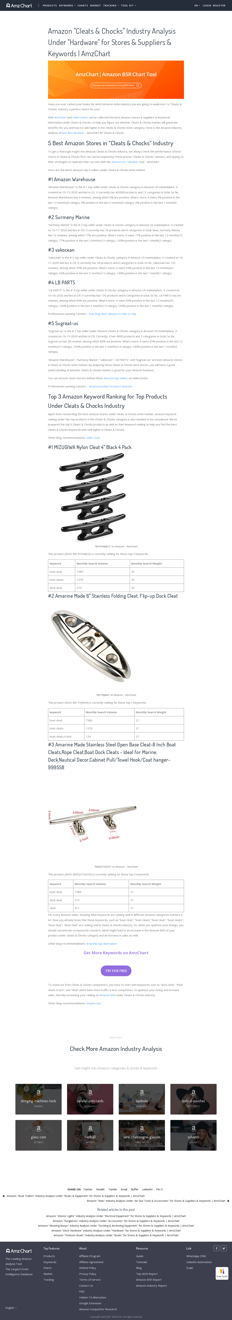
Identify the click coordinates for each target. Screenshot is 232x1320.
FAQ (81, 1291)
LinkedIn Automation (199, 1262)
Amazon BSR (107, 995)
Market (95, 5)
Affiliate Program (89, 1256)
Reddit (100, 1189)
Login (207, 5)
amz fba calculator (73, 133)
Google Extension (90, 1303)
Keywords (50, 1262)
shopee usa (93, 1003)
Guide (139, 1256)
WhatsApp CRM (196, 1256)
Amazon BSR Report (148, 1279)
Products (50, 5)
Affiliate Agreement (91, 1262)
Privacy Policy (87, 1274)
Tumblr (112, 1189)
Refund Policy (87, 1268)
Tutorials (141, 1262)
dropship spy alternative (101, 943)
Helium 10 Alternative (92, 1297)
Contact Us (86, 1285)
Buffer (135, 1189)
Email (124, 1189)
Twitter (88, 1189)
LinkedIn (147, 1189)
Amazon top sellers (116, 378)
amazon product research (105, 386)
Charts (83, 5)
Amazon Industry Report (151, 1285)
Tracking (49, 1279)
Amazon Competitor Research (98, 1309)
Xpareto (127, 386)
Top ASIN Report (147, 1274)
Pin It (159, 1189)
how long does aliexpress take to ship (112, 314)
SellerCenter (80, 117)
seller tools (93, 437)
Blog (139, 1268)
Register (219, 5)
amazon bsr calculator (125, 162)
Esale (189, 1268)
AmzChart (60, 117)
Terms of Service (90, 1279)
